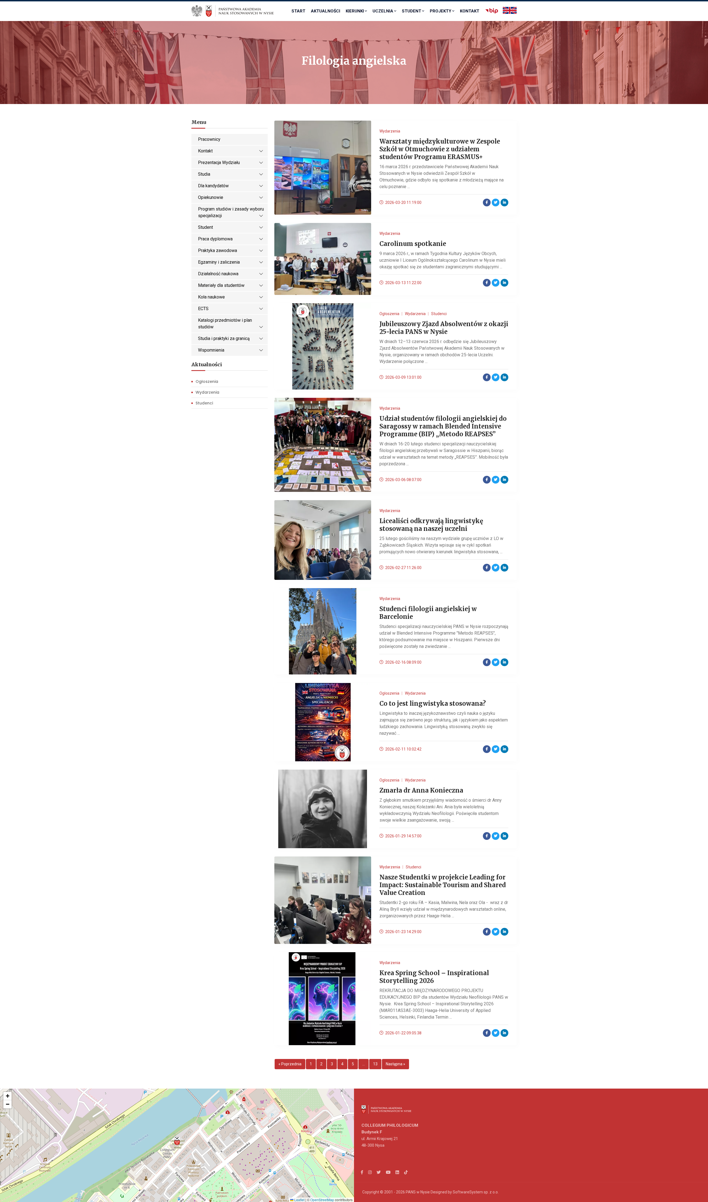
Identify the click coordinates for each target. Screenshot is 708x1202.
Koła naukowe (211, 297)
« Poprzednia (289, 1064)
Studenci (204, 403)
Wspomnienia (211, 350)
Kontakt (469, 11)
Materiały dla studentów (221, 285)
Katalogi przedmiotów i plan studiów (225, 323)
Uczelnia (383, 11)
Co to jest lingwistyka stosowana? (432, 703)
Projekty (440, 11)
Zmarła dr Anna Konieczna (421, 790)
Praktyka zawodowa (217, 250)
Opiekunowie (210, 197)
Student (411, 11)
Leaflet (298, 1199)
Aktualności (325, 11)
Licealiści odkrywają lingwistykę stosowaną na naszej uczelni (431, 525)
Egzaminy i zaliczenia (219, 262)
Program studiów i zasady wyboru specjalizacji (231, 212)
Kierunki (355, 11)
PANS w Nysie (418, 1192)
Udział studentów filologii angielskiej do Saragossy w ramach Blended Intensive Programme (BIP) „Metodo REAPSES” (443, 426)
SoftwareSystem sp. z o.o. (476, 1192)
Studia (204, 174)
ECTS (203, 308)
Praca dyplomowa (215, 239)
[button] (177, 1140)
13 (375, 1064)
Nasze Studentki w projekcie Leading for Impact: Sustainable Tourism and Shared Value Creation (442, 885)
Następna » (395, 1064)
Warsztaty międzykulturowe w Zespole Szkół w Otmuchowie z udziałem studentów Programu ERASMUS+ (439, 149)
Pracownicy (209, 139)
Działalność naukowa (218, 273)
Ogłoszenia (207, 381)
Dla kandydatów (213, 185)
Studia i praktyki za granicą (224, 338)
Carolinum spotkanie (412, 244)
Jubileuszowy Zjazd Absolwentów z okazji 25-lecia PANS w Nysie (443, 328)
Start (298, 11)
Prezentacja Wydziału (219, 162)
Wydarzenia (207, 392)
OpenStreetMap (322, 1199)
